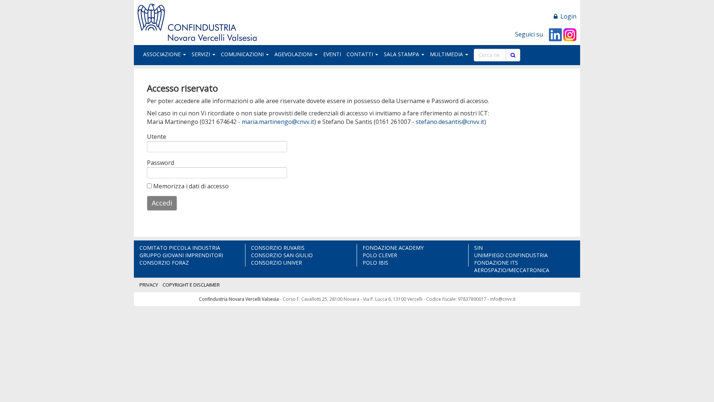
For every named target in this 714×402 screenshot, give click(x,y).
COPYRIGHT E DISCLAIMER (191, 284)
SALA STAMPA (402, 54)
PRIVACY (148, 284)
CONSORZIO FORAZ (164, 262)
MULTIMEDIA (447, 54)
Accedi (162, 202)
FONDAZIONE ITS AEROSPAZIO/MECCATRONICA (511, 266)
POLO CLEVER (380, 255)
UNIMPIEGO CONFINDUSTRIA (511, 255)
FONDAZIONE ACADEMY (393, 247)
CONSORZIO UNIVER (276, 262)
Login (566, 16)
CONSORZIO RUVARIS (278, 247)
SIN (478, 247)
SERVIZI (202, 54)
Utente (156, 137)
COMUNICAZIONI (243, 54)
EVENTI (332, 54)
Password (158, 163)
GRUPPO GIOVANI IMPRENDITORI (181, 255)
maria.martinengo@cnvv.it (278, 122)
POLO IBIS (375, 262)
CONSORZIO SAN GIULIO (282, 255)
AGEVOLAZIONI (294, 54)
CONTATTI (360, 54)
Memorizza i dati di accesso (190, 186)
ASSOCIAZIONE (162, 54)
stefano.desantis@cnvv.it (450, 122)
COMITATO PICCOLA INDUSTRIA (179, 247)
